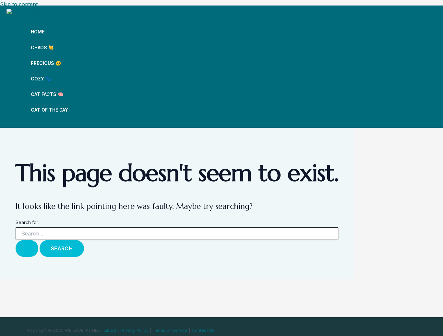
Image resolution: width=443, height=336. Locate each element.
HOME (37, 31)
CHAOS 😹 (42, 47)
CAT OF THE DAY (49, 110)
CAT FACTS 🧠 (47, 94)
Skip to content (19, 4)
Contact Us (203, 330)
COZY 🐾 (41, 78)
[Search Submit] (27, 248)
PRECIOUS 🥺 (46, 63)
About (110, 330)
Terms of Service (170, 330)
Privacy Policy (134, 330)
